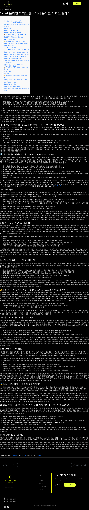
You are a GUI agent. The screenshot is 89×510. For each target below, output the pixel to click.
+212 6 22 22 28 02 (11, 498)
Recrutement (42, 486)
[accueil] (10, 479)
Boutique (41, 483)
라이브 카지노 (7, 71)
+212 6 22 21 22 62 (11, 502)
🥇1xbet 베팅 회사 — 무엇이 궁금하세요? (15, 41)
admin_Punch (23, 455)
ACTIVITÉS (41, 478)
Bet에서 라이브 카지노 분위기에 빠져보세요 (16, 53)
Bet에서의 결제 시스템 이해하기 (12, 32)
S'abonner (77, 3)
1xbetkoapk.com (59, 186)
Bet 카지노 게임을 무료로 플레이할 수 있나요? (16, 55)
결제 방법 (6, 73)
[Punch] (8, 3)
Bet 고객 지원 (7, 28)
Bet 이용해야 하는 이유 (10, 85)
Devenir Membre (69, 484)
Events (41, 489)
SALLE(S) (41, 480)
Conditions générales (9, 487)
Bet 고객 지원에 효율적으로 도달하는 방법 (15, 79)
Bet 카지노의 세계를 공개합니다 (12, 30)
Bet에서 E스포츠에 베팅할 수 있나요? (14, 58)
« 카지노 (6, 81)
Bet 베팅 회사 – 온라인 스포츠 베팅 (13, 64)
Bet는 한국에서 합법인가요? (11, 66)
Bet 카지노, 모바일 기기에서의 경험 (13, 38)
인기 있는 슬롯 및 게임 (10, 47)
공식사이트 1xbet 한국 (10, 83)
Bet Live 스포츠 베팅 (9, 40)
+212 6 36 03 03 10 (11, 500)
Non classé (15, 455)
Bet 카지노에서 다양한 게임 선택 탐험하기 (15, 56)
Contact (41, 492)
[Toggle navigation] (84, 3)
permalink (38, 455)
